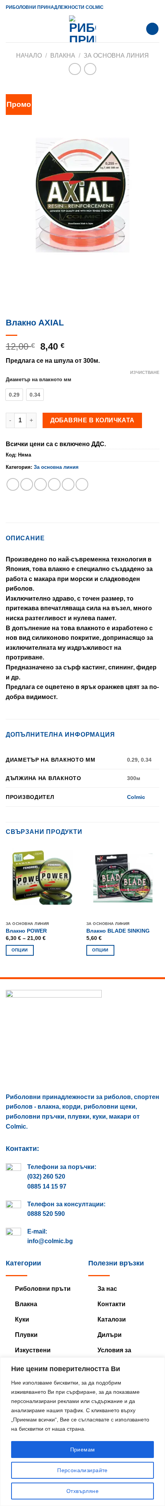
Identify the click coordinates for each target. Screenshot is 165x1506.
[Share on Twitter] (40, 484)
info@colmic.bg (50, 1241)
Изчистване (144, 372)
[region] (82, 1431)
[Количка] (152, 29)
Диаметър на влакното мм (38, 379)
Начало (29, 55)
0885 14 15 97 (46, 1186)
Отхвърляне (82, 1491)
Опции (20, 950)
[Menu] (10, 28)
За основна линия (116, 55)
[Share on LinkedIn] (82, 484)
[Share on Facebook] (26, 484)
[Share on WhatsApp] (13, 484)
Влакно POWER (26, 931)
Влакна (62, 55)
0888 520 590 (46, 1213)
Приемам (82, 1449)
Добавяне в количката (92, 420)
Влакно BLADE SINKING (118, 931)
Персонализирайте (82, 1470)
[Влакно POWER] (42, 880)
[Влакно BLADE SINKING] (122, 880)
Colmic (136, 797)
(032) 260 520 (46, 1176)
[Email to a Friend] (54, 484)
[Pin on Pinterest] (68, 484)
